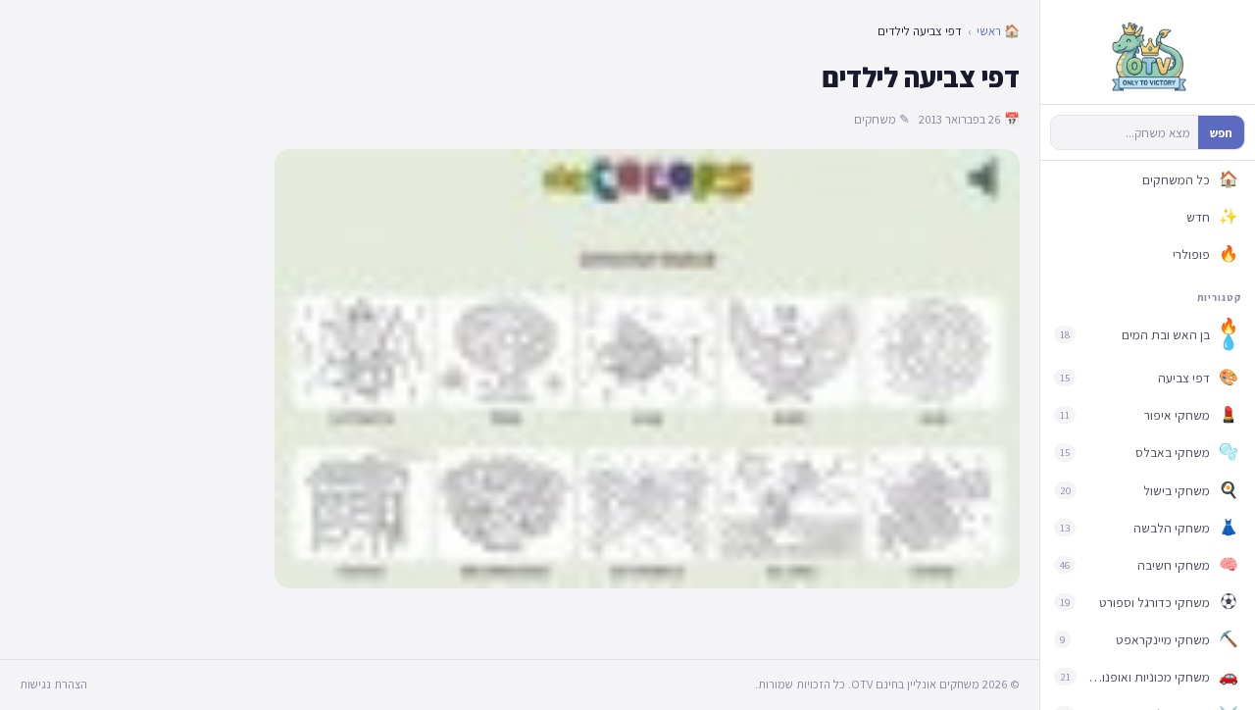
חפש (1221, 133)
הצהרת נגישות (53, 684)
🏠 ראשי (998, 31)
